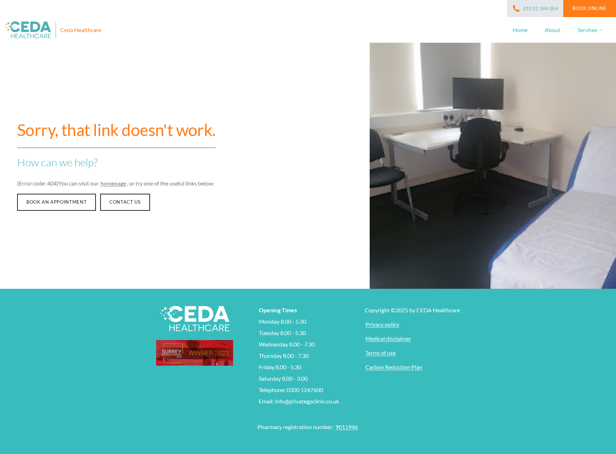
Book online (590, 8)
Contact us (124, 202)
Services (587, 29)
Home (520, 29)
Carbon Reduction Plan (393, 367)
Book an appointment (56, 202)
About (552, 29)
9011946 (346, 426)
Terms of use (380, 352)
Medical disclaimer (388, 338)
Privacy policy (382, 324)
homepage (113, 183)
